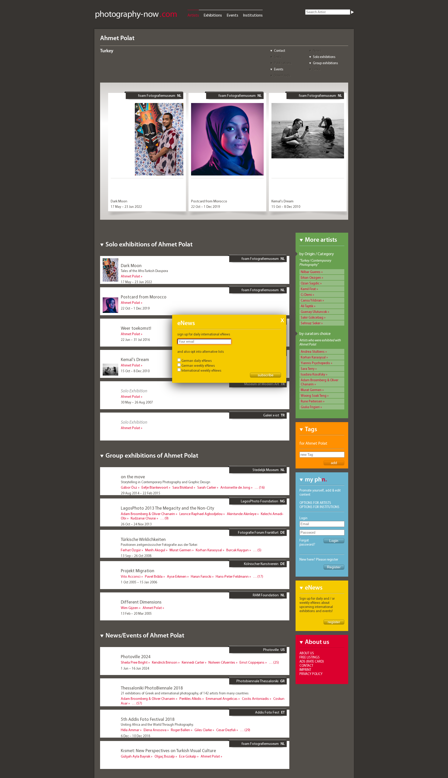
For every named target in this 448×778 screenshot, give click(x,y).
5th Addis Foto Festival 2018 (147, 719)
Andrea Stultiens (313, 351)
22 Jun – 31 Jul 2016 (135, 339)
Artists (193, 15)
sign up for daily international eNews (203, 334)
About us (306, 653)
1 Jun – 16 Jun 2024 (135, 668)
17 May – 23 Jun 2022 (126, 206)
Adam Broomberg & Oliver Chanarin (148, 513)
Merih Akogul (155, 550)
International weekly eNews (201, 370)
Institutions (253, 15)
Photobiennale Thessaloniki (257, 681)
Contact (279, 50)
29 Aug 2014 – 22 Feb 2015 (140, 493)
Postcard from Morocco (209, 201)
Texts (277, 57)
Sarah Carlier (206, 487)
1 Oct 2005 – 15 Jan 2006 (139, 582)
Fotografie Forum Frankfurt (258, 532)
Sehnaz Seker (310, 323)
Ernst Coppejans (252, 662)
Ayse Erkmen (176, 576)
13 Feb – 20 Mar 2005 (136, 613)
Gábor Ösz (129, 487)
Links (316, 69)
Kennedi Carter (193, 662)
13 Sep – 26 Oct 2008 (136, 556)
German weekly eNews (198, 365)
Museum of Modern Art (261, 383)
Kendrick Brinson (164, 662)
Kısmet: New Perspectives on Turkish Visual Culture (168, 750)
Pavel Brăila (154, 576)
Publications (282, 63)
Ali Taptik (307, 306)
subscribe (266, 375)
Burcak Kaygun (237, 550)
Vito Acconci (131, 576)
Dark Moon (119, 201)
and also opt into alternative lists (200, 351)
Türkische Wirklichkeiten (143, 539)
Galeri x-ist (271, 415)
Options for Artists (315, 503)
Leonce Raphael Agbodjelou (200, 513)
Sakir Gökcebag (312, 317)
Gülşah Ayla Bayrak (135, 756)
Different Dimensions (141, 602)
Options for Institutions (319, 507)
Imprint (305, 669)
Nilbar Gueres (310, 272)
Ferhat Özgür (131, 550)
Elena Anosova (155, 730)
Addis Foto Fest (267, 712)
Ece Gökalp (187, 756)
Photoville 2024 (135, 656)
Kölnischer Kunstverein (261, 563)
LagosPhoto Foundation (259, 501)
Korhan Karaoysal (313, 357)
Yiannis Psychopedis (315, 363)
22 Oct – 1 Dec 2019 (205, 206)
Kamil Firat (308, 289)
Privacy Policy (311, 674)
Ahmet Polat (130, 276)
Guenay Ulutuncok (314, 312)
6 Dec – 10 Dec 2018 (135, 736)
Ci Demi (306, 294)
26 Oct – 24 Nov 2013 (136, 524)
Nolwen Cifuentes (221, 662)
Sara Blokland (182, 487)
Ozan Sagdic (310, 283)
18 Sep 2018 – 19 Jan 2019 (140, 709)
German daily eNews (196, 360)
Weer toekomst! (136, 328)
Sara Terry (307, 368)
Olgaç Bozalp (165, 756)
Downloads (282, 75)
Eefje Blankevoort (155, 487)
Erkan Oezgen (311, 277)
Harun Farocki (201, 576)
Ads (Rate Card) (311, 661)
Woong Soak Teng (313, 395)
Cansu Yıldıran (311, 300)
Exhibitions (213, 15)
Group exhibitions (325, 63)
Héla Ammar (130, 730)
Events (232, 15)
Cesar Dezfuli (226, 730)
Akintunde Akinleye (241, 513)
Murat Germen (311, 390)
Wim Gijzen (129, 607)
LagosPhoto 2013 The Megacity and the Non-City (167, 508)
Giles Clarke (203, 730)
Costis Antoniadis (255, 698)
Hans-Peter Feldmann (232, 576)
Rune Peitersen (311, 401)
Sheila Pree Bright (134, 662)
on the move (133, 476)
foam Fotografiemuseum (156, 95)
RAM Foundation (266, 595)
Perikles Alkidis (190, 698)
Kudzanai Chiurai (143, 518)
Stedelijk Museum (266, 469)
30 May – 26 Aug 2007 (137, 402)
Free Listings (309, 657)
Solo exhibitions (324, 57)
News (317, 50)
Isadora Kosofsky (313, 374)
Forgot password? (307, 542)
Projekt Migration (137, 570)
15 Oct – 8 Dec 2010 (285, 206)
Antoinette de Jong (235, 487)
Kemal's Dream (282, 201)
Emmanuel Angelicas (221, 698)
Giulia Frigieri (310, 407)
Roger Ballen (180, 730)
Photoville (271, 649)
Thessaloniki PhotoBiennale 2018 (152, 688)
